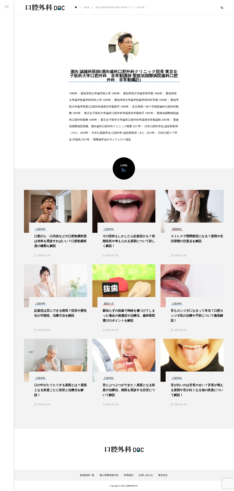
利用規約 (128, 475)
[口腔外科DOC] (45, 7)
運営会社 (163, 475)
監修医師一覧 (87, 475)
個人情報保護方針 (109, 475)
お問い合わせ (146, 475)
